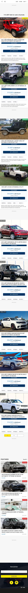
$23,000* (10, 194)
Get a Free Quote (14, 50)
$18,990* (10, 381)
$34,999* (10, 46)
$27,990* (10, 290)
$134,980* (4, 515)
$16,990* (10, 422)
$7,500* (10, 147)
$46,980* (3, 534)
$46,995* (10, 340)
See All (24, 459)
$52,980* (3, 496)
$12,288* (10, 249)
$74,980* (3, 477)
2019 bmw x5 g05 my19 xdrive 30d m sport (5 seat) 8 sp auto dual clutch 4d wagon (13, 532)
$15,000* (10, 92)
